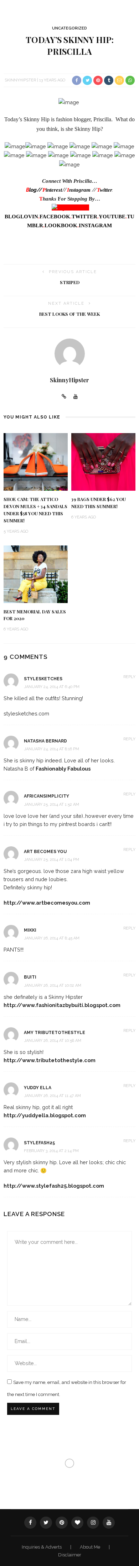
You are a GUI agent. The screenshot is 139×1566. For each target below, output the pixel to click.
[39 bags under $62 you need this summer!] (103, 461)
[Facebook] (30, 1523)
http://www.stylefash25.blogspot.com (54, 1186)
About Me (90, 1547)
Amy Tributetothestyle (54, 1032)
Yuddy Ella (37, 1087)
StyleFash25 (39, 1142)
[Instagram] (93, 1523)
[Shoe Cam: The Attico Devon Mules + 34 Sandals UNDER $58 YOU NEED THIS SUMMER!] (36, 461)
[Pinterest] (62, 1523)
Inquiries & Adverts (42, 1547)
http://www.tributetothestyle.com (50, 1060)
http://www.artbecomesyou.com (47, 903)
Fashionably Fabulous (63, 769)
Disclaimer (69, 1554)
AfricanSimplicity (46, 796)
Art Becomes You (45, 851)
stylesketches (43, 678)
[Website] (64, 397)
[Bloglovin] (77, 1523)
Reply (129, 677)
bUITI (30, 977)
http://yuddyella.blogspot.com (45, 1115)
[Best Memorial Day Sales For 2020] (36, 573)
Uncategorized (69, 28)
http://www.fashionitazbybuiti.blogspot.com (62, 1005)
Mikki (30, 930)
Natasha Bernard (45, 741)
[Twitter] (46, 1523)
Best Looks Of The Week (69, 314)
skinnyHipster (20, 80)
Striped (69, 282)
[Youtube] (75, 397)
